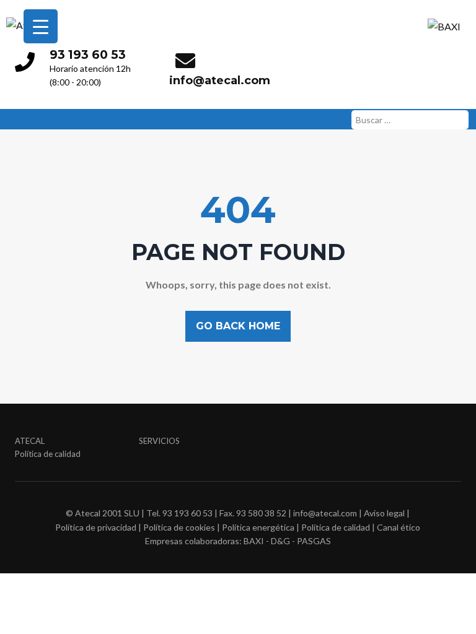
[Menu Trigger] (41, 26)
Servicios (159, 441)
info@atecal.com (219, 80)
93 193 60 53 (88, 54)
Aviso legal (384, 513)
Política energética (258, 527)
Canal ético (398, 527)
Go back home (238, 326)
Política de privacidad (95, 527)
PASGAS (314, 541)
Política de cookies (179, 527)
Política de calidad (48, 454)
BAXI (254, 541)
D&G (280, 541)
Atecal (30, 441)
